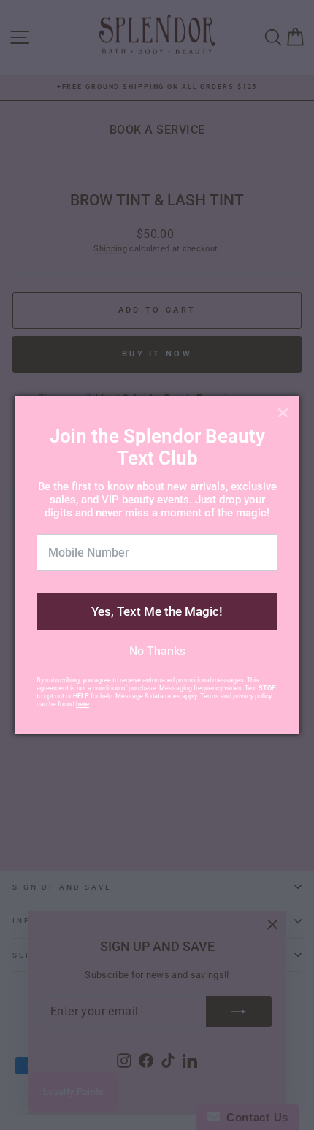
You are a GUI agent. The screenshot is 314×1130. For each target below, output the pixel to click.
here (82, 704)
